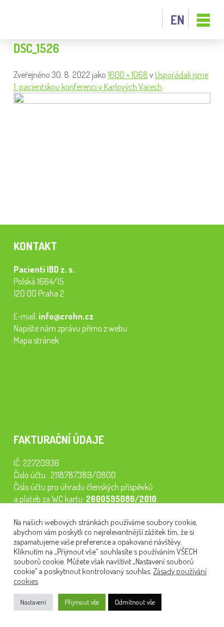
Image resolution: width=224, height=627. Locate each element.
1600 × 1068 (128, 74)
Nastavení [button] (33, 602)
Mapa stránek (36, 340)
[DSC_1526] (112, 100)
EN (177, 19)
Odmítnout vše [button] (135, 602)
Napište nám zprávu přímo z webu (70, 328)
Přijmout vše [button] (82, 602)
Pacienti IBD (38, 20)
